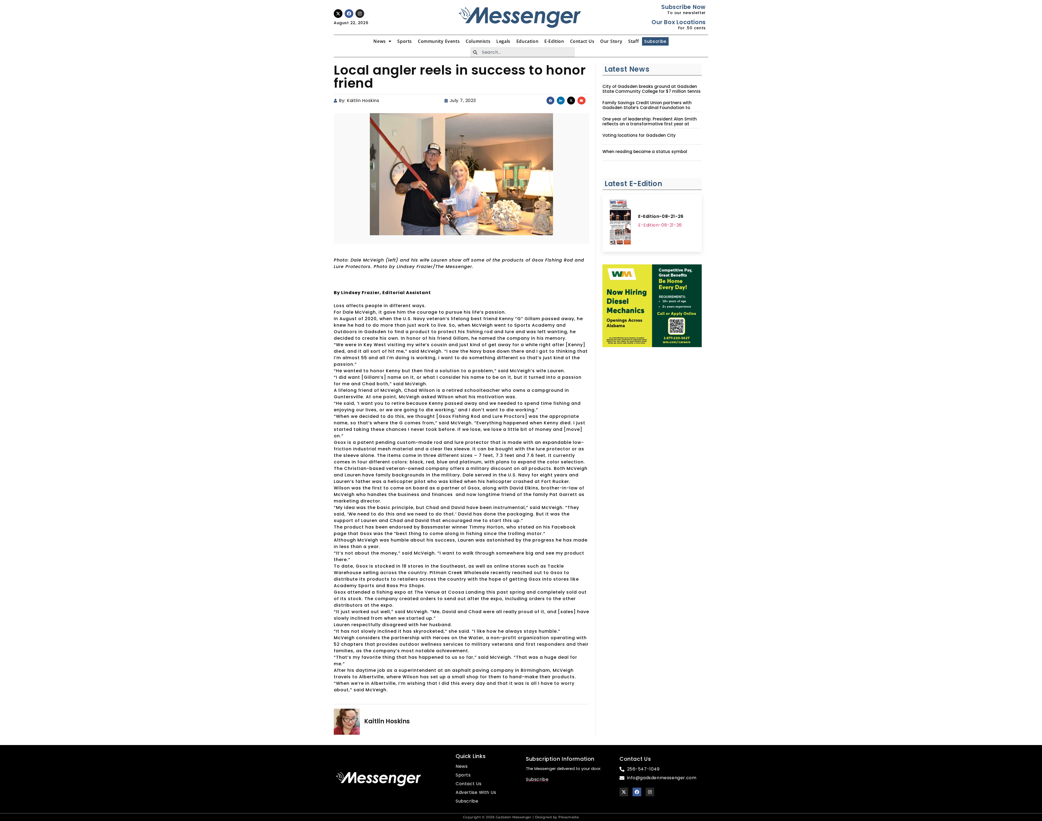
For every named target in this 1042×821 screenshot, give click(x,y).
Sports (404, 41)
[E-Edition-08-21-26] (620, 223)
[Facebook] (349, 13)
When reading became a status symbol (644, 151)
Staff (633, 41)
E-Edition (554, 41)
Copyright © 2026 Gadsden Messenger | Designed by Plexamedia (521, 817)
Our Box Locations (679, 22)
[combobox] (522, 52)
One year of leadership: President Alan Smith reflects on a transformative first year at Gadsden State (649, 124)
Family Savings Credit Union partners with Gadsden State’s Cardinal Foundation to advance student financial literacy (647, 107)
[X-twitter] (338, 13)
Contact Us (582, 41)
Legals (503, 41)
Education (527, 41)
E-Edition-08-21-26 (661, 216)
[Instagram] (359, 13)
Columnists (478, 41)
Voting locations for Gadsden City (639, 135)
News (379, 41)
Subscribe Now (683, 7)
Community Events (439, 41)
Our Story (611, 41)
